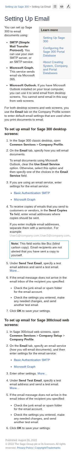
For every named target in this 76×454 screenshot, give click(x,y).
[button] (14, 270)
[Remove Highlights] (68, 6)
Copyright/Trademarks (47, 447)
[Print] (61, 6)
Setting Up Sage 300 (17, 6)
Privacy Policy (25, 447)
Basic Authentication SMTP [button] (32, 193)
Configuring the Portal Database (54, 51)
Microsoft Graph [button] (24, 199)
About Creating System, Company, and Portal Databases (55, 67)
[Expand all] (54, 6)
